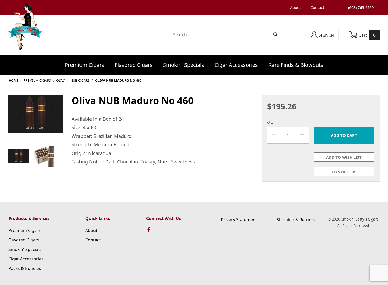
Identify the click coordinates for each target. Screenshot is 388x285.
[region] (35, 156)
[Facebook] (151, 232)
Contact (317, 7)
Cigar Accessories (236, 64)
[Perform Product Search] (276, 35)
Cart (367, 35)
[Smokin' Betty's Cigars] (25, 34)
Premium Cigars (84, 64)
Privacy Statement (239, 220)
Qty (270, 122)
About (295, 7)
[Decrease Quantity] (274, 135)
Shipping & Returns (296, 220)
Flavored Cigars (134, 64)
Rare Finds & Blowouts (295, 64)
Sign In (326, 35)
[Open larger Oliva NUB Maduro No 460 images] (35, 117)
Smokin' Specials (183, 64)
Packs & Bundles (24, 268)
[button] (18, 156)
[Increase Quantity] (302, 135)
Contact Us (344, 171)
